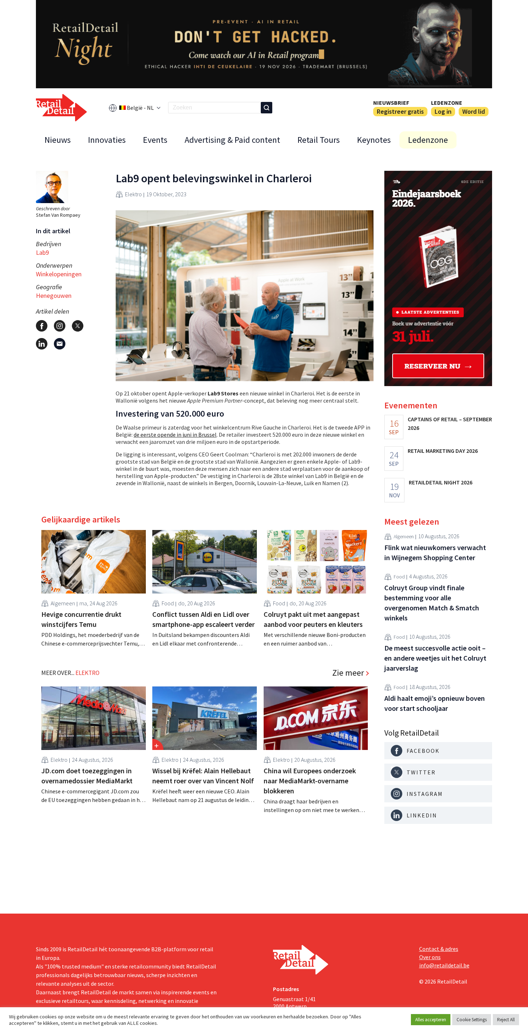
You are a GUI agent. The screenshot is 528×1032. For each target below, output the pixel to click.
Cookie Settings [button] (472, 1020)
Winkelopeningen (59, 274)
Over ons (430, 957)
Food (168, 603)
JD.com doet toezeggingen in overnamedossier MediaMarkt (87, 775)
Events (155, 139)
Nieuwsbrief (391, 102)
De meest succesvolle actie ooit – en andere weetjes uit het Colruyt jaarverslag (435, 657)
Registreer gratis (400, 111)
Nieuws (58, 139)
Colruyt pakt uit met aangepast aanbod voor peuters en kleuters (313, 619)
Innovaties (107, 139)
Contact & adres (438, 948)
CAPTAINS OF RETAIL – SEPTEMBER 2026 (450, 423)
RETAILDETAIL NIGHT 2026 (440, 482)
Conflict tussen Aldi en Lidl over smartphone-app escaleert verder (203, 619)
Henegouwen (53, 295)
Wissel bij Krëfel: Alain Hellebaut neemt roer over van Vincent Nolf (203, 775)
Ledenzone (446, 102)
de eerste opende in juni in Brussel (175, 434)
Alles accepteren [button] (430, 1020)
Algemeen (63, 603)
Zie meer (348, 673)
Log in (443, 111)
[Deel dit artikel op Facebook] (41, 326)
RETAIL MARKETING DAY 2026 (443, 450)
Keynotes (374, 139)
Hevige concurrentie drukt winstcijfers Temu (81, 619)
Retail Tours (318, 139)
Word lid (473, 111)
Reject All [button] (506, 1020)
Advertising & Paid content (232, 139)
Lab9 (42, 252)
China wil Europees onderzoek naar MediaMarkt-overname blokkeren (310, 780)
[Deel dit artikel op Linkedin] (41, 344)
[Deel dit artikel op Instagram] (59, 326)
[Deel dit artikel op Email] (59, 344)
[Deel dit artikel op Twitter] (77, 326)
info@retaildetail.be (444, 965)
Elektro (133, 194)
